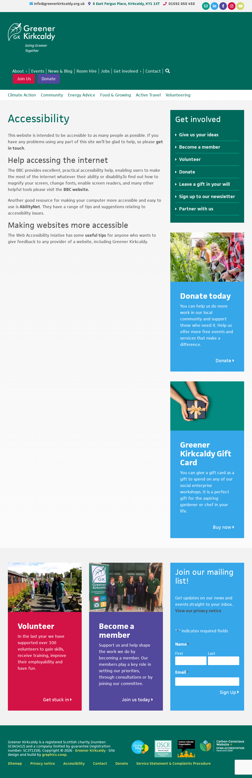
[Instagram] (232, 6)
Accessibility (74, 763)
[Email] (206, 6)
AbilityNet (30, 206)
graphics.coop (54, 754)
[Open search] (166, 71)
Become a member (199, 147)
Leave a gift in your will (204, 184)
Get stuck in (56, 700)
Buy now (223, 527)
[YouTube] (240, 6)
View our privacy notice (198, 610)
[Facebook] (223, 6)
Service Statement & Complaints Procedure (173, 763)
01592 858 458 (182, 3)
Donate (49, 78)
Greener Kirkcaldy (31, 33)
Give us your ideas (199, 135)
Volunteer (190, 159)
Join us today (136, 700)
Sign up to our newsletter (207, 196)
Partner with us (196, 209)
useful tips (95, 235)
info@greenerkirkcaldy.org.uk (60, 3)
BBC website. (76, 189)
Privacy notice (42, 763)
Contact (100, 763)
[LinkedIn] (214, 6)
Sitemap (15, 763)
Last (211, 653)
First (179, 653)
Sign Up (228, 692)
